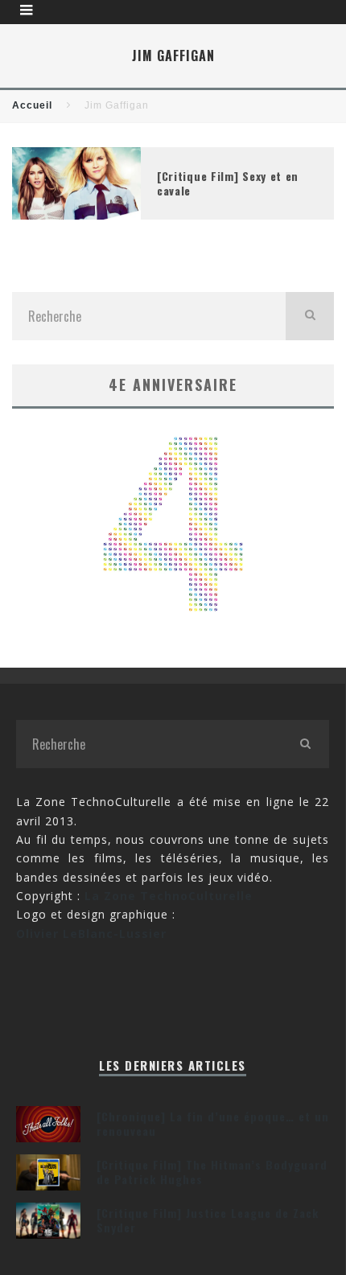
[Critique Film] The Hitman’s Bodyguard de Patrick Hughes (212, 1171)
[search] (310, 316)
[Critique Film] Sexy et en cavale (228, 183)
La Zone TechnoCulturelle (168, 895)
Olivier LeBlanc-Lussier (91, 933)
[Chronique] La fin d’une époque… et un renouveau (213, 1123)
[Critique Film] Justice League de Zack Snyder (208, 1220)
